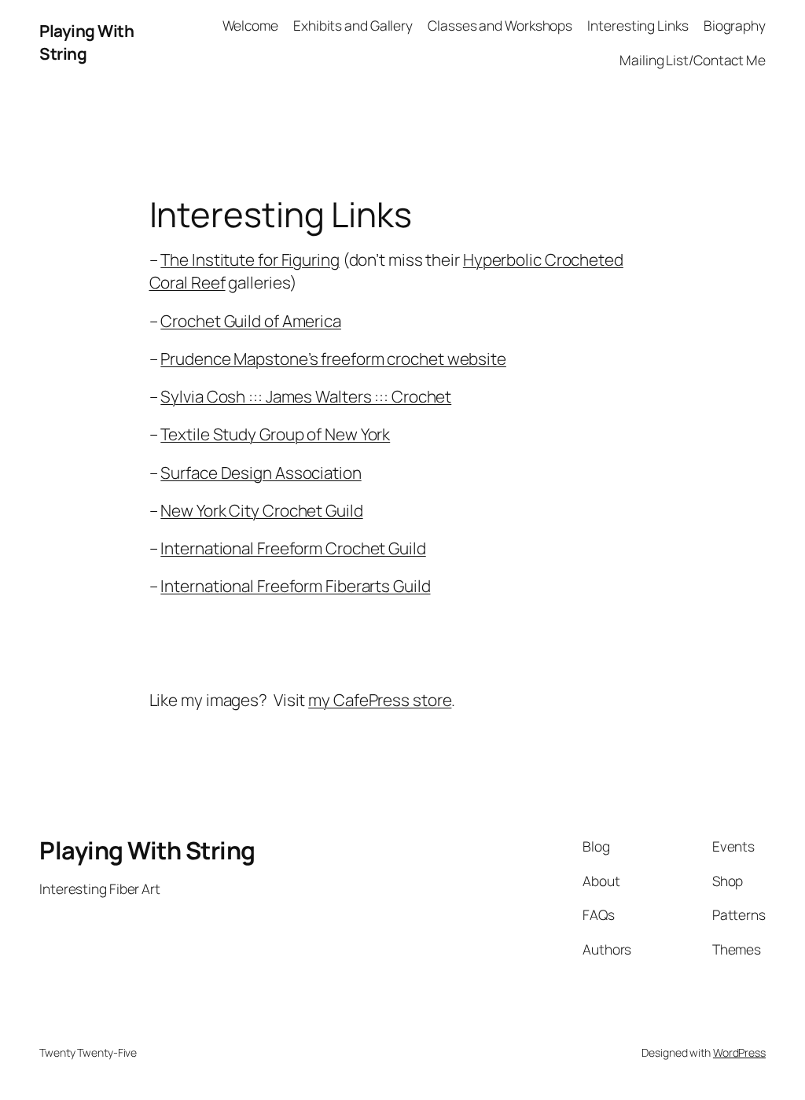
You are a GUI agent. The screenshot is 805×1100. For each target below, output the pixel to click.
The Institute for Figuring (249, 259)
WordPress (739, 1052)
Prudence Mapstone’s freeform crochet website (333, 359)
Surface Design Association (260, 473)
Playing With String (147, 849)
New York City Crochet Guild (261, 510)
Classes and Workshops (500, 25)
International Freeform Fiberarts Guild (295, 586)
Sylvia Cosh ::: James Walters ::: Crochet (305, 396)
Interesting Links (637, 25)
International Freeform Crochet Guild (292, 548)
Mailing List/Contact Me (692, 59)
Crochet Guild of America (250, 321)
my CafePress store (379, 700)
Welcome (250, 25)
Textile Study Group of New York (275, 434)
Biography (735, 25)
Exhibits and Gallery (353, 25)
